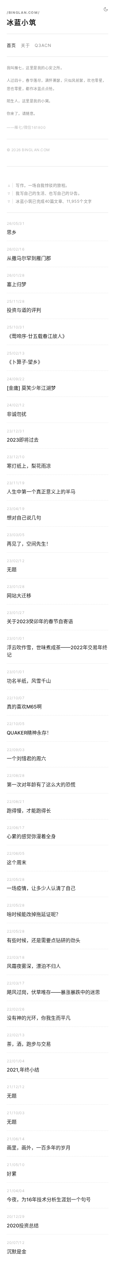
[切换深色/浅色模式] (105, 9)
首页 (11, 45)
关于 (25, 45)
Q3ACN (43, 45)
